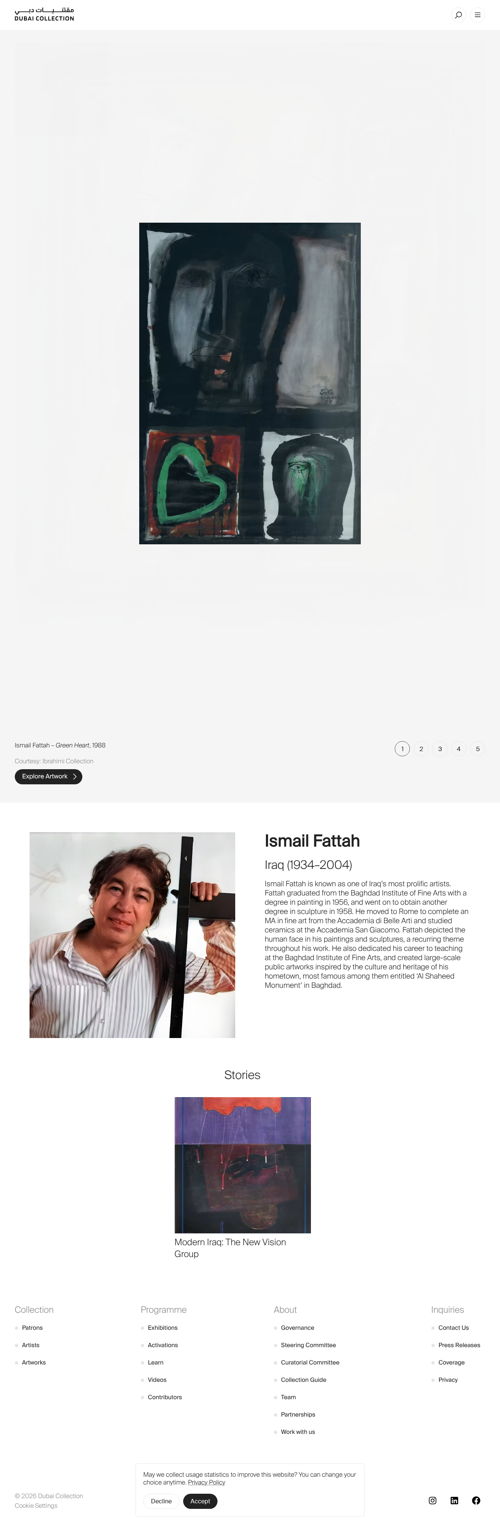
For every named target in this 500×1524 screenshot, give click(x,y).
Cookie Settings (36, 1505)
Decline (161, 1501)
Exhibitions (159, 1328)
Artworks (30, 1362)
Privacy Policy (206, 1483)
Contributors (161, 1397)
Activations (159, 1345)
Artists (27, 1345)
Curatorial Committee (306, 1362)
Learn (152, 1362)
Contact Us (450, 1328)
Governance (294, 1328)
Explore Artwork (45, 777)
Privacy (444, 1380)
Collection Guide (300, 1380)
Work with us (294, 1432)
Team (285, 1397)
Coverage (448, 1362)
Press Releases (455, 1345)
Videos (154, 1380)
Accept (200, 1501)
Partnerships (294, 1414)
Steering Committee (305, 1345)
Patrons (29, 1328)
